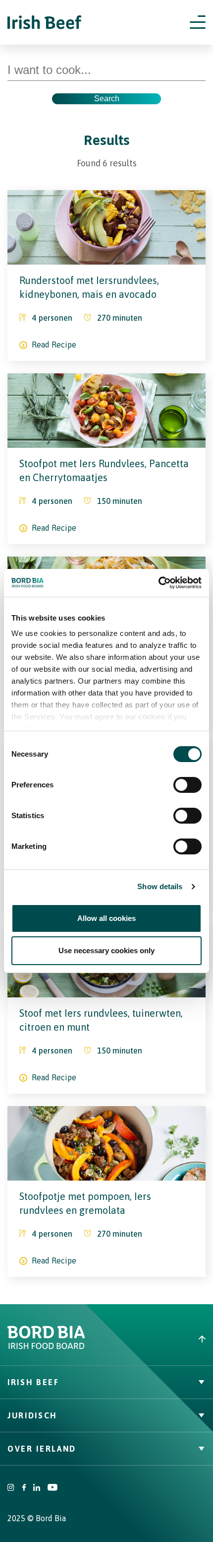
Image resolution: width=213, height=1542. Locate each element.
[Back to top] (159, 1338)
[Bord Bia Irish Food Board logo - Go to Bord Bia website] (46, 1347)
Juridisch (32, 1415)
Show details (159, 886)
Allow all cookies (106, 918)
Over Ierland (41, 1448)
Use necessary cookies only (106, 950)
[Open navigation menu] (198, 22)
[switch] (187, 785)
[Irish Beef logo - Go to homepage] (44, 22)
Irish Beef (33, 1382)
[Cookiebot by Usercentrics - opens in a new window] (158, 582)
